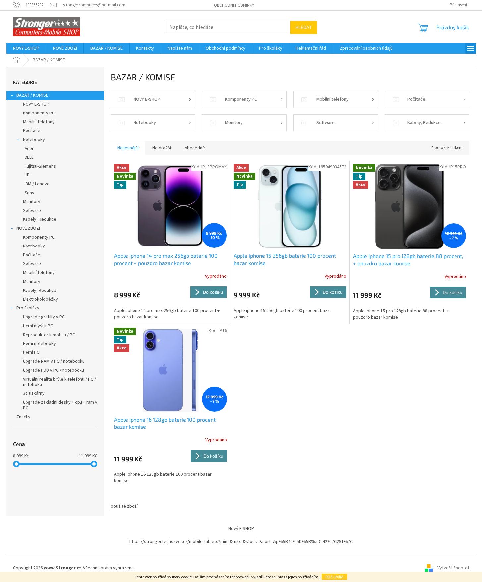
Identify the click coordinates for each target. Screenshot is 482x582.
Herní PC (31, 352)
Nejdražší (161, 148)
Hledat (303, 27)
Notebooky (34, 139)
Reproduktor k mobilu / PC (49, 335)
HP (27, 175)
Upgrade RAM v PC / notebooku (54, 361)
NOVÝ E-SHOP (36, 104)
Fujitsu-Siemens (40, 166)
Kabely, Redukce (39, 219)
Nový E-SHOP (241, 528)
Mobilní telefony (39, 122)
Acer (29, 148)
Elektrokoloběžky (40, 299)
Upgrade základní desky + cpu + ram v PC (60, 405)
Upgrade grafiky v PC (44, 317)
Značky (23, 417)
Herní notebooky (39, 343)
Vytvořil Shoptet (453, 568)
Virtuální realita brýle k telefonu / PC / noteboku (59, 382)
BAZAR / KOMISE (32, 95)
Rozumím (334, 576)
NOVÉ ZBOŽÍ (28, 228)
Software (32, 210)
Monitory (31, 202)
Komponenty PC (39, 113)
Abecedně (195, 148)
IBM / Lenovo (37, 184)
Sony (29, 193)
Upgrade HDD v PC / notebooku (53, 370)
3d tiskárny (34, 393)
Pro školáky (27, 308)
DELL (29, 157)
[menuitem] (26, 48)
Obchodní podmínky (234, 5)
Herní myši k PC (38, 326)
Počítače (31, 130)
